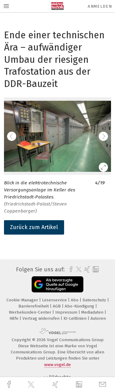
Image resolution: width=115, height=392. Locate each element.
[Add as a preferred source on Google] (57, 284)
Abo (75, 300)
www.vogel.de (57, 364)
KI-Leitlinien (75, 318)
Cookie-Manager (22, 300)
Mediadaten (93, 312)
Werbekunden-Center (30, 312)
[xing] (56, 384)
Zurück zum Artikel (34, 227)
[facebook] (9, 384)
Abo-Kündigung (80, 306)
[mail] (103, 384)
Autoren (98, 318)
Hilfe (15, 318)
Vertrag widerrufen (41, 318)
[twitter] (32, 384)
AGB (57, 306)
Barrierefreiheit (34, 306)
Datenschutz (94, 300)
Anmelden (100, 6)
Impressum (67, 312)
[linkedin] (79, 385)
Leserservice (55, 300)
